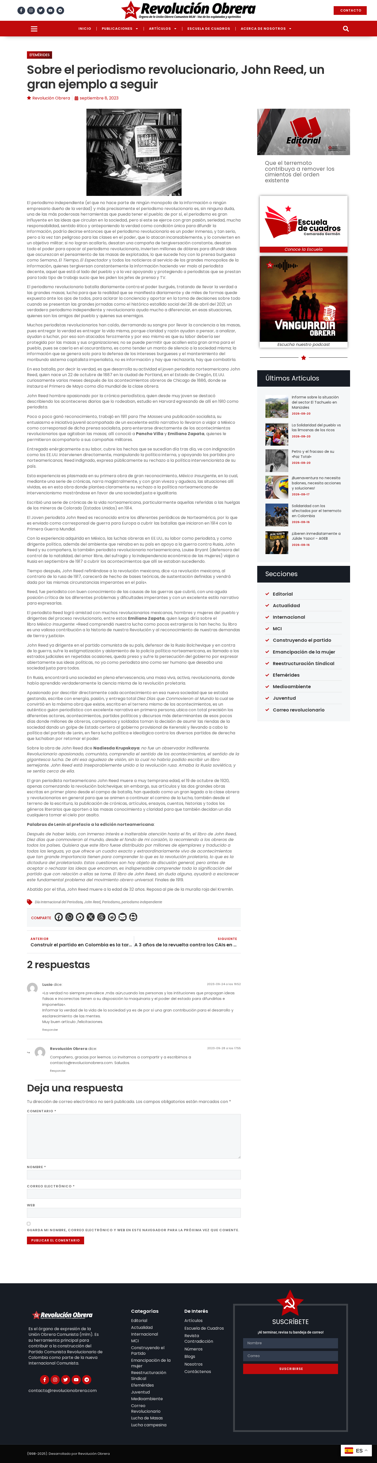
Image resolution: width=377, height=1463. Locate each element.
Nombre (36, 1167)
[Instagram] (31, 10)
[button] (346, 28)
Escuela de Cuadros (208, 28)
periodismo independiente (142, 902)
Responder (50, 1030)
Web (31, 1205)
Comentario (41, 1111)
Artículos (160, 28)
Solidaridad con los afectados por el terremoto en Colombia (316, 510)
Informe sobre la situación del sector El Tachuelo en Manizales (315, 402)
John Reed (92, 902)
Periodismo (111, 902)
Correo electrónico (51, 1186)
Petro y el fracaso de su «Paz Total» (313, 454)
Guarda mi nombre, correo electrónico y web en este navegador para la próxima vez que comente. (133, 1230)
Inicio (84, 28)
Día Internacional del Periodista (59, 902)
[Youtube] (50, 10)
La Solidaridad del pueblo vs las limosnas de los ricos (316, 428)
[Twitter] (41, 10)
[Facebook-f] (21, 10)
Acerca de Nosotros (263, 28)
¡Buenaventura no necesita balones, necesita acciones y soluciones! (316, 482)
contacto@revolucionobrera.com (81, 1062)
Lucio (47, 984)
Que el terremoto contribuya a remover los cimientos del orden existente (299, 171)
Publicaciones (117, 28)
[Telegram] (60, 10)
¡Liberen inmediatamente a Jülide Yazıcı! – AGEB (316, 536)
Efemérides (39, 54)
